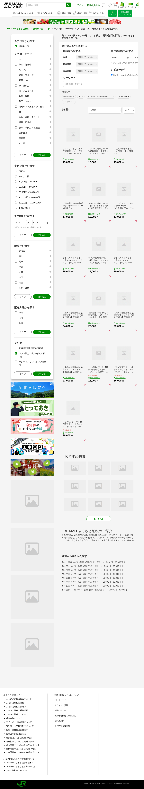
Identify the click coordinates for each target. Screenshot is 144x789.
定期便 (22, 138)
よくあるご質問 (61, 705)
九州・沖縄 (24, 288)
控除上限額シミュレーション (67, 695)
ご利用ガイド (60, 700)
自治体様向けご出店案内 (65, 715)
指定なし (23, 171)
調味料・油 (38, 28)
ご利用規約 (59, 721)
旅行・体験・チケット (29, 117)
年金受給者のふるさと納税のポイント (23, 752)
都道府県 (67, 64)
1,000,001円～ (25, 208)
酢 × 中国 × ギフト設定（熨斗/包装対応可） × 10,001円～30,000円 (92, 582)
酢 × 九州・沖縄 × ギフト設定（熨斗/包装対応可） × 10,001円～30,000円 (94, 590)
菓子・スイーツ (26, 101)
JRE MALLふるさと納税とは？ (19, 763)
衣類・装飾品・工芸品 (29, 127)
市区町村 (67, 71)
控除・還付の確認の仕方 (17, 730)
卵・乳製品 (24, 85)
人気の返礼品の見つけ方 (17, 770)
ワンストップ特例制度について (20, 726)
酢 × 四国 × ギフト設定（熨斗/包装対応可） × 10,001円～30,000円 (92, 586)
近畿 (21, 272)
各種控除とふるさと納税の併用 (20, 741)
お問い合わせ (60, 710)
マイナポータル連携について (19, 722)
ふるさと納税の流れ (15, 703)
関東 (21, 261)
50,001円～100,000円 (29, 192)
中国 (21, 277)
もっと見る (99, 519)
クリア (23, 155)
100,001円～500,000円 (29, 197)
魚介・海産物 (25, 64)
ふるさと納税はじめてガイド (19, 699)
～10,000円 (24, 176)
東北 (21, 256)
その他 (22, 143)
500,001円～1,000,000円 (30, 203)
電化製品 (23, 133)
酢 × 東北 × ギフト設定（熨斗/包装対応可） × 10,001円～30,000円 (92, 566)
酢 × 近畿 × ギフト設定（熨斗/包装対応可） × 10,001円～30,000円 (92, 578)
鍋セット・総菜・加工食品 (31, 106)
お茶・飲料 (24, 96)
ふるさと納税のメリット (17, 714)
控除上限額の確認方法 (16, 734)
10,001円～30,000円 (28, 181)
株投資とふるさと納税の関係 (19, 738)
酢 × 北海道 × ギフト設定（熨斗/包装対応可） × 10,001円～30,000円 (92, 562)
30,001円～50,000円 (28, 187)
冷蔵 (21, 312)
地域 (65, 57)
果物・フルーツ (26, 75)
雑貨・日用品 (25, 122)
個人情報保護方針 (62, 726)
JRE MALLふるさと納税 (17, 28)
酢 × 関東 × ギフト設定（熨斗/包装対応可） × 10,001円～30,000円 (92, 570)
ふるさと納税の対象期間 (17, 710)
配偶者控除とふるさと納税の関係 (21, 749)
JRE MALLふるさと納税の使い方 (20, 766)
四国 (21, 282)
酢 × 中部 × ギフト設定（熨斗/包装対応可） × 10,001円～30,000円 (92, 574)
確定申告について (14, 718)
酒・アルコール (26, 91)
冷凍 (21, 318)
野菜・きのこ (25, 80)
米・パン (23, 70)
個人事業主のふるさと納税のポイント (23, 745)
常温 (21, 323)
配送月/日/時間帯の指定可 (31, 348)
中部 (21, 267)
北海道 (22, 251)
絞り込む (42, 155)
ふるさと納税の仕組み (16, 706)
